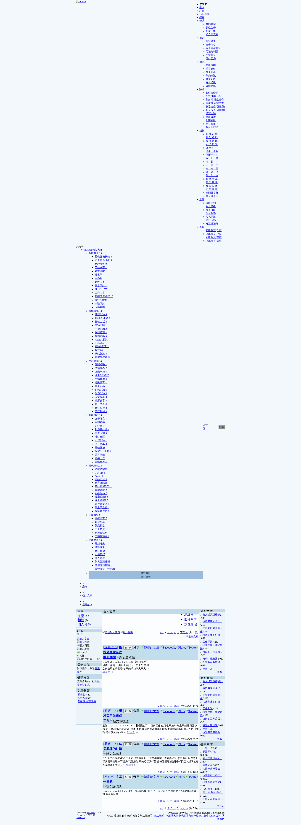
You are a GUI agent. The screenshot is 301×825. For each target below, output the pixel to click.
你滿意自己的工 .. (212, 775)
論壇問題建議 (103, 565)
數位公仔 (211, 27)
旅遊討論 (101, 393)
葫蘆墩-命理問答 (87, 701)
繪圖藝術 (101, 422)
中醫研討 (100, 303)
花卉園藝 (100, 454)
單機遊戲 (101, 490)
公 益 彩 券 (212, 147)
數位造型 (100, 550)
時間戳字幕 (212, 192)
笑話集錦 (101, 411)
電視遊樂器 (102, 504)
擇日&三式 (102, 289)
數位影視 (101, 407)
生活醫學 (101, 379)
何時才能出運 (210, 658)
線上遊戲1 (101, 496)
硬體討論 (101, 314)
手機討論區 (101, 328)
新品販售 (100, 525)
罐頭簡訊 (211, 86)
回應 (160, 706)
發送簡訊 (211, 72)
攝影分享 (101, 400)
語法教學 (211, 213)
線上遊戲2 (101, 500)
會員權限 (211, 209)
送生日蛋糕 (212, 151)
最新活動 (211, 220)
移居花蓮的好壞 (211, 635)
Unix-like (99, 343)
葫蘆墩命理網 (103, 260)
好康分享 (100, 522)
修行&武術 (102, 300)
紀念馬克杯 (212, 34)
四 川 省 (212, 158)
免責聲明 (159, 815)
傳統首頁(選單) (214, 240)
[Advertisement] (174, 680)
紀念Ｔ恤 (211, 31)
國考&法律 (102, 375)
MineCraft (101, 479)
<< (162, 632)
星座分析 (211, 117)
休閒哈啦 (101, 364)
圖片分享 (101, 404)
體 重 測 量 (212, 182)
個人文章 (87, 595)
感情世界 (101, 368)
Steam (99, 476)
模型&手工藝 (103, 451)
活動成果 (100, 547)
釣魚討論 (101, 389)
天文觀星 (101, 397)
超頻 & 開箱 (102, 318)
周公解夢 (211, 123)
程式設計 (100, 350)
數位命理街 (212, 127)
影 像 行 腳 (212, 134)
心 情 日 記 (212, 144)
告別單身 (208, 789)
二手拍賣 (101, 529)
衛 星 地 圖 (212, 189)
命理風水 (95, 253)
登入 (201, 7)
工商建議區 (102, 536)
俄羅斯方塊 (212, 154)
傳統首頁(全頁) (214, 234)
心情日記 (100, 554)
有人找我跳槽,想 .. (213, 614)
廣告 (201, 37)
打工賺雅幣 (212, 223)
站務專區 (95, 540)
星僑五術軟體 (103, 256)
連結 (176, 706)
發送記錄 (211, 79)
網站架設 (101, 353)
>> (186, 632)
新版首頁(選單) (214, 237)
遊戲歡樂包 (102, 469)
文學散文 (101, 418)
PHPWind (91, 812)
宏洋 (84, 586)
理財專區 (100, 436)
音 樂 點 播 (212, 185)
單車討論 (101, 386)
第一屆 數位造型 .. (213, 792)
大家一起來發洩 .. (212, 768)
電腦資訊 (95, 311)
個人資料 (84, 624)
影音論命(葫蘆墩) (215, 106)
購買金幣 (211, 68)
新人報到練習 (102, 561)
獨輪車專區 (101, 462)
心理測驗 (101, 440)
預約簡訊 (211, 75)
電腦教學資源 (102, 357)
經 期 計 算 (212, 179)
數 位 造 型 (212, 137)
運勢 (205, 669)
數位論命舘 (212, 92)
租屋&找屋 (101, 532)
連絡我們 (215, 815)
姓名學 (98, 274)
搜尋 (201, 17)
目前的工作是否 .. (212, 652)
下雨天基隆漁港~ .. (213, 799)
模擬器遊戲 (102, 511)
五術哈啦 (101, 307)
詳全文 (106, 672)
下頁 (182, 632)
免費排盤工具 (213, 96)
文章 (81, 615)
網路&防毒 (102, 346)
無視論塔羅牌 (104, 296)
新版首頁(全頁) (214, 230)
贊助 (201, 20)
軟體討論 (101, 336)
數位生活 (101, 321)
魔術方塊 (100, 458)
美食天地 (101, 433)
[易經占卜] (110, 647)
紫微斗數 (101, 271)
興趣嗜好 (95, 415)
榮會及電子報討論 (105, 569)
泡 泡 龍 (212, 168)
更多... (220, 672)
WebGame (101, 493)
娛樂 (201, 130)
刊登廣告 (211, 41)
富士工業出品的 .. (212, 758)
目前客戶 (211, 58)
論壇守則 (211, 203)
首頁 (201, 227)
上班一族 (101, 371)
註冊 (201, 10)
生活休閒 (95, 361)
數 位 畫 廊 (212, 141)
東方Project (101, 482)
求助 (201, 199)
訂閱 (221, 427)
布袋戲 (99, 426)
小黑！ (206, 748)
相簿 (81, 620)
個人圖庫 (100, 558)
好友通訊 (211, 82)
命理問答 (101, 263)
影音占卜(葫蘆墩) (215, 110)
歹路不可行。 (210, 751)
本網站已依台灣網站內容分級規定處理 (187, 815)
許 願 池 (212, 172)
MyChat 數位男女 (93, 249)
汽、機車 (101, 444)
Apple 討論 (101, 339)
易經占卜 (101, 282)
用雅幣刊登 (212, 51)
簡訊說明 (211, 65)
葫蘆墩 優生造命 (215, 99)
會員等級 (211, 206)
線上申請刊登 (213, 48)
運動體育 (101, 382)
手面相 (98, 278)
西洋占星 (100, 292)
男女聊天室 (212, 196)
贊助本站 (211, 24)
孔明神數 (211, 120)
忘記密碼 (204, 14)
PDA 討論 (100, 325)
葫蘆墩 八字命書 (215, 103)
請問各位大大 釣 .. (213, 782)
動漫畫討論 (102, 429)
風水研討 (101, 285)
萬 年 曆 (212, 175)
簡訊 (201, 61)
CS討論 (100, 472)
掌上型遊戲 (102, 507)
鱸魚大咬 (208, 765)
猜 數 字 (212, 161)
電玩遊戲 (95, 465)
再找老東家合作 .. (212, 621)
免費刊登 (211, 55)
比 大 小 (212, 165)
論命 (201, 89)
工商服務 (94, 515)
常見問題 (211, 216)
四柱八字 (101, 267)
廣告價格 (211, 44)
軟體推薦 (101, 332)
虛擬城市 (101, 518)
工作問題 (208, 641)
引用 (169, 706)
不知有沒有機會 (211, 662)
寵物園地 (100, 447)
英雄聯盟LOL (103, 486)
